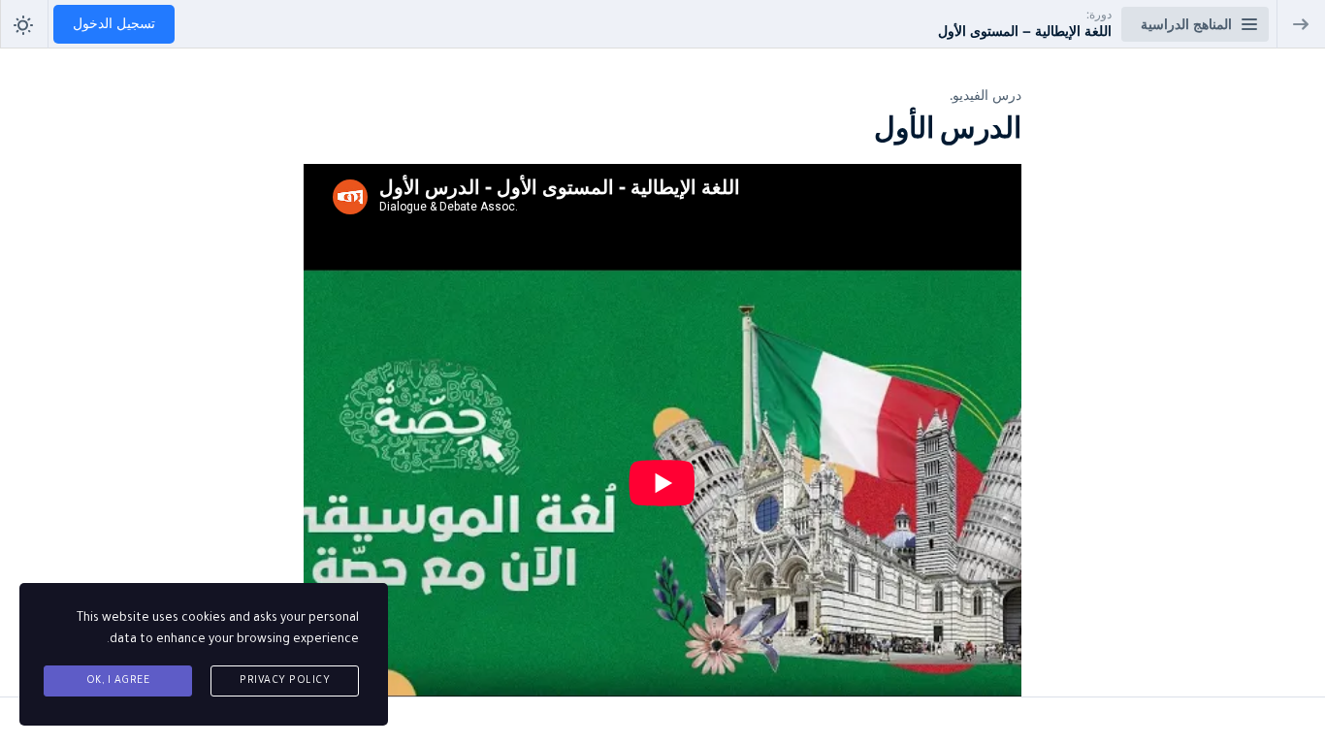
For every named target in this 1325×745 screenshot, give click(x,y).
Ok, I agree (118, 681)
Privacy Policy (285, 681)
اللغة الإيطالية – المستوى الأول (1025, 31)
